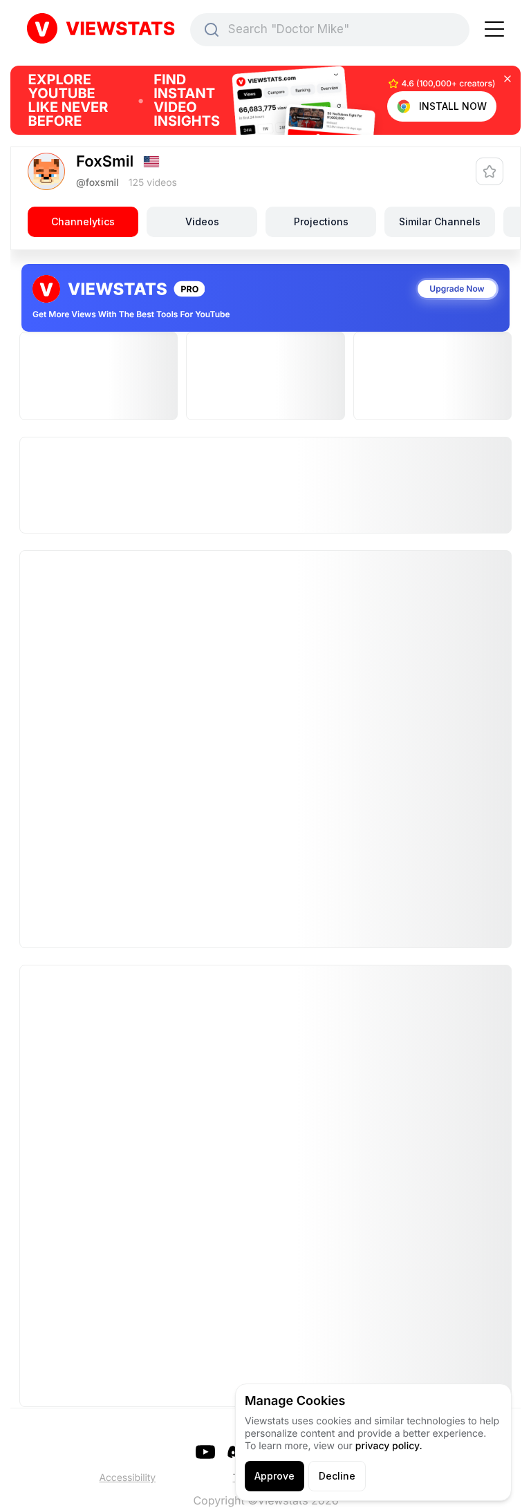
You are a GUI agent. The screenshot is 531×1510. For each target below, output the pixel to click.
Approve (274, 1476)
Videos (202, 221)
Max (446, 960)
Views (148, 656)
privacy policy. (388, 1446)
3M (267, 960)
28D (174, 960)
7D (81, 960)
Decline (337, 1476)
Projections (321, 221)
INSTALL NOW (453, 106)
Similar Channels (440, 221)
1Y (355, 960)
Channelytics (83, 221)
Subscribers (382, 656)
